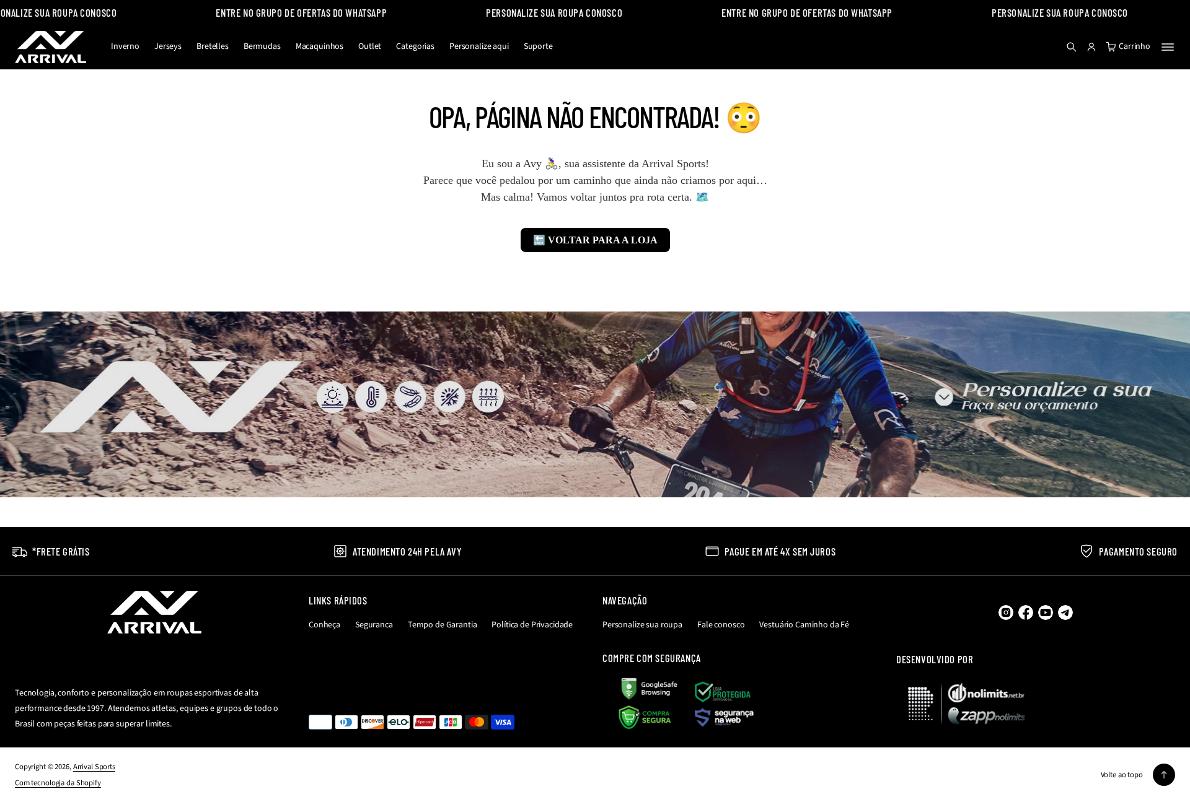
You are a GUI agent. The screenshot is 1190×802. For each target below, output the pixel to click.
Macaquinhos (319, 46)
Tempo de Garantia (442, 625)
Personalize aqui (479, 46)
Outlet (369, 46)
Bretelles (212, 46)
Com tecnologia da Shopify (58, 782)
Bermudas (262, 46)
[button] (1072, 47)
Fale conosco (720, 625)
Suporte (538, 46)
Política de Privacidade (532, 625)
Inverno (125, 46)
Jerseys (168, 46)
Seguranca (374, 625)
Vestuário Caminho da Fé (804, 625)
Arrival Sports (94, 766)
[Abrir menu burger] (1167, 47)
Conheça (324, 625)
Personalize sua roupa (642, 625)
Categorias (415, 46)
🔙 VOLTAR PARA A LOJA (595, 240)
